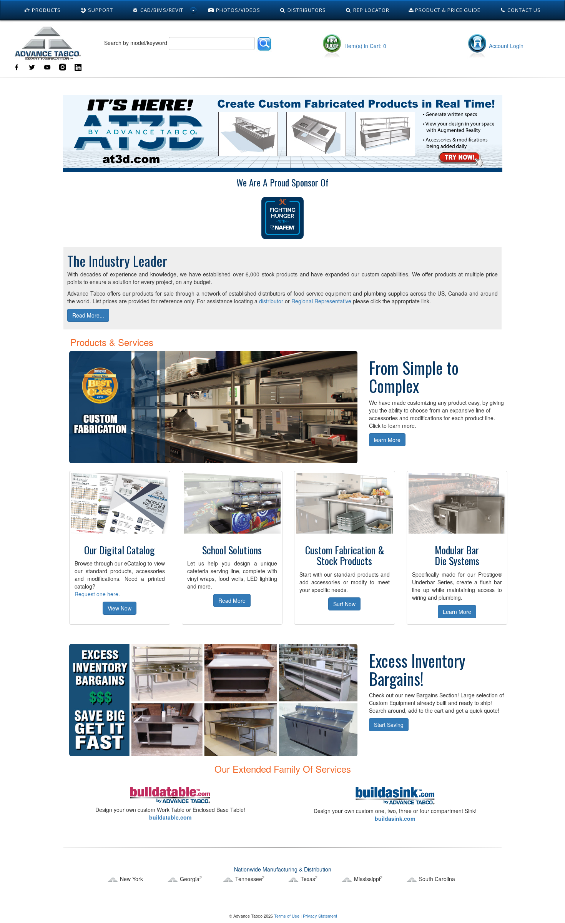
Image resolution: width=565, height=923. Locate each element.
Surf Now (344, 604)
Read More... (88, 315)
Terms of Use (286, 916)
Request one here (96, 594)
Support (99, 10)
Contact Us (523, 10)
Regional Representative (321, 301)
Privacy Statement (320, 916)
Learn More (457, 611)
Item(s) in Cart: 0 (365, 46)
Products (45, 10)
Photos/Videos (237, 10)
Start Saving (389, 724)
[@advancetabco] (32, 66)
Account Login (506, 46)
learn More (387, 440)
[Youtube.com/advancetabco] (47, 66)
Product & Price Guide (447, 10)
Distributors (306, 10)
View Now (119, 608)
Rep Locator (370, 10)
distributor (271, 301)
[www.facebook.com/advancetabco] (16, 66)
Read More (232, 600)
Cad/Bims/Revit (161, 10)
